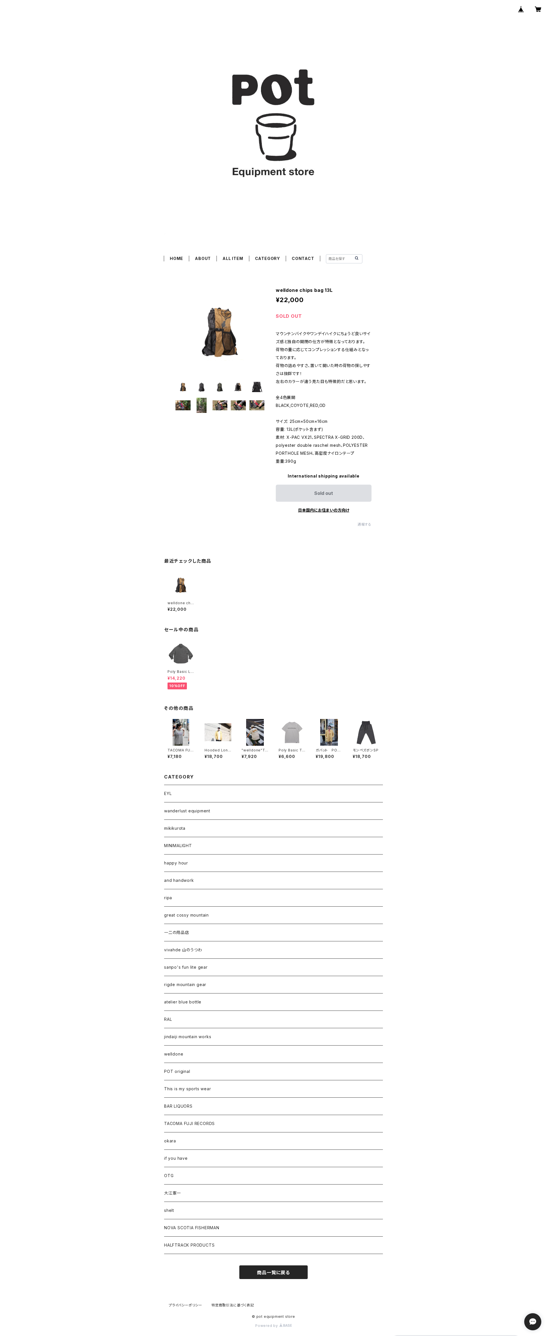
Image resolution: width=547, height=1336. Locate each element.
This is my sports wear (187, 1088)
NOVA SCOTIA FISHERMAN (191, 1227)
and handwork (179, 880)
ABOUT (203, 258)
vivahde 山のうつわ (183, 949)
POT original (177, 1071)
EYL (168, 793)
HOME (176, 258)
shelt (169, 1210)
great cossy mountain (186, 915)
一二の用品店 (176, 932)
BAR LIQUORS (178, 1106)
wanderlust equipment (187, 810)
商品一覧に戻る (273, 1272)
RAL (168, 1019)
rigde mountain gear (185, 984)
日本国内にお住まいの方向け (323, 510)
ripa (168, 897)
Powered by (267, 1325)
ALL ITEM (233, 258)
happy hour (176, 862)
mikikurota (174, 828)
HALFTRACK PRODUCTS (189, 1245)
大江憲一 (172, 1192)
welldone (173, 1054)
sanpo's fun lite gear (186, 967)
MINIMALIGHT (178, 845)
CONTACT (303, 258)
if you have (176, 1158)
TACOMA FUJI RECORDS (189, 1123)
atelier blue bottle (182, 1001)
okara (170, 1140)
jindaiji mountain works (187, 1036)
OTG (169, 1175)
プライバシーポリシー (185, 1305)
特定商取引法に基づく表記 (232, 1305)
